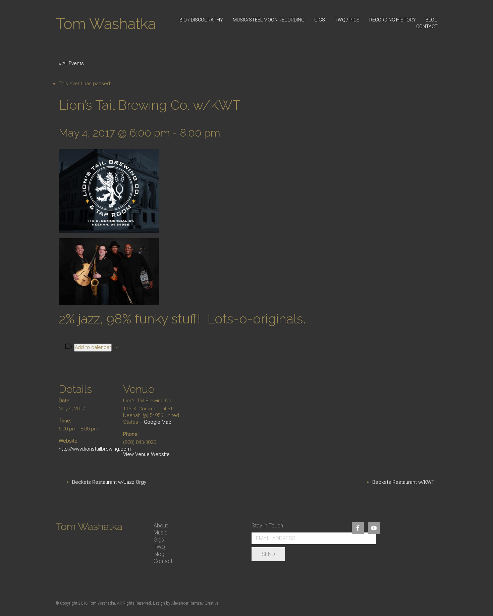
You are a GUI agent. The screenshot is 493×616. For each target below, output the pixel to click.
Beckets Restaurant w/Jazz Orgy (109, 482)
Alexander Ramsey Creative (194, 603)
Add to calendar (93, 347)
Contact (163, 561)
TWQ (159, 547)
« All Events (71, 63)
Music (160, 532)
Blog (159, 554)
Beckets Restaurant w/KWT (403, 482)
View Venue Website (146, 454)
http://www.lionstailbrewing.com (95, 449)
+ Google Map (155, 422)
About (161, 525)
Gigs (159, 539)
